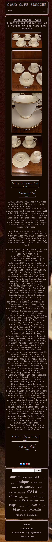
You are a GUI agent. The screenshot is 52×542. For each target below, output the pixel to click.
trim (40, 483)
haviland (21, 493)
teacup (14, 487)
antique (23, 482)
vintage (27, 477)
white (11, 501)
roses (43, 478)
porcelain (34, 509)
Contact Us (27, 528)
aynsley (42, 497)
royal (34, 496)
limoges (20, 514)
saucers (15, 476)
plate (24, 510)
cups (12, 504)
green (26, 497)
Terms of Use (27, 536)
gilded (12, 483)
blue (16, 509)
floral (25, 500)
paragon (21, 506)
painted (12, 492)
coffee (36, 505)
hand (17, 500)
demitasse (27, 486)
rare (27, 506)
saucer (32, 514)
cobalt (39, 487)
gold (32, 491)
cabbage (34, 500)
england (42, 493)
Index (27, 524)
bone (42, 501)
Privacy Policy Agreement (26, 532)
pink (37, 477)
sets (21, 497)
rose (34, 482)
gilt (43, 506)
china (13, 496)
